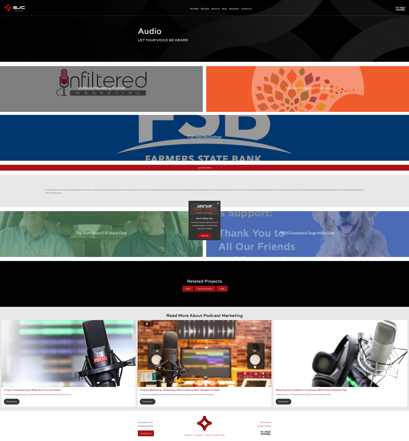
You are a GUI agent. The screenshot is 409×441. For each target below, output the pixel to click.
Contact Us (246, 8)
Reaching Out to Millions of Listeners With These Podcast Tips (311, 390)
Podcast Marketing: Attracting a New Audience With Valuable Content (180, 390)
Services (205, 8)
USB (222, 288)
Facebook (187, 435)
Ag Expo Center (205, 288)
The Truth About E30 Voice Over (101, 232)
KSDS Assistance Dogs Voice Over (308, 232)
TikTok (222, 435)
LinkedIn (208, 435)
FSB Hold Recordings (204, 136)
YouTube (215, 435)
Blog (224, 8)
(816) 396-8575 (265, 422)
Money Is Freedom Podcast (307, 87)
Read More (12, 401)
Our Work (194, 8)
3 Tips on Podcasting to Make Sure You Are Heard (32, 390)
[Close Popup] (218, 203)
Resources (234, 8)
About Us (215, 8)
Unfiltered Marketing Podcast (101, 87)
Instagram (199, 435)
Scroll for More (204, 167)
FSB (188, 288)
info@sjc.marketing (264, 426)
